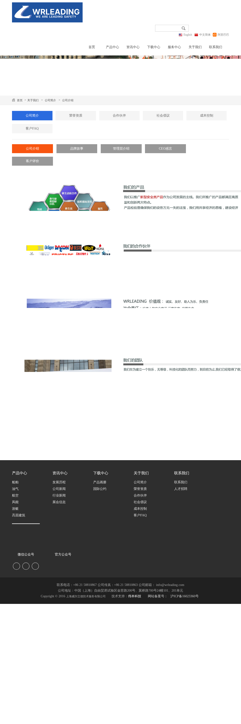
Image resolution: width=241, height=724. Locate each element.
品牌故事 (76, 148)
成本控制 (206, 115)
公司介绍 (67, 100)
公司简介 (50, 100)
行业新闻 (59, 495)
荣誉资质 (75, 115)
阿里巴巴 (223, 34)
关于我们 (195, 47)
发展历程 (59, 482)
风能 (15, 502)
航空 (15, 495)
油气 (15, 489)
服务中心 (174, 47)
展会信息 (59, 502)
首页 (91, 47)
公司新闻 (59, 489)
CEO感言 (165, 148)
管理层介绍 (121, 148)
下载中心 (153, 47)
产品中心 (112, 47)
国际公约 (99, 489)
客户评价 (32, 161)
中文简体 (205, 34)
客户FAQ (32, 128)
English (188, 34)
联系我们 (215, 47)
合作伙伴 (119, 115)
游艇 (15, 508)
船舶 (15, 482)
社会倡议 (163, 115)
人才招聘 (180, 489)
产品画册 (99, 482)
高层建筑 (18, 515)
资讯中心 (133, 47)
